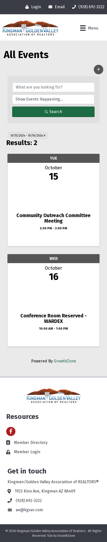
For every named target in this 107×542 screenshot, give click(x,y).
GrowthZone (65, 361)
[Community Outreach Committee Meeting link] (53, 196)
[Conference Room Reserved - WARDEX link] (53, 296)
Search (55, 111)
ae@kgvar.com (29, 509)
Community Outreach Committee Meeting (53, 218)
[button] (98, 69)
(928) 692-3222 (29, 500)
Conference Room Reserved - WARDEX (53, 318)
